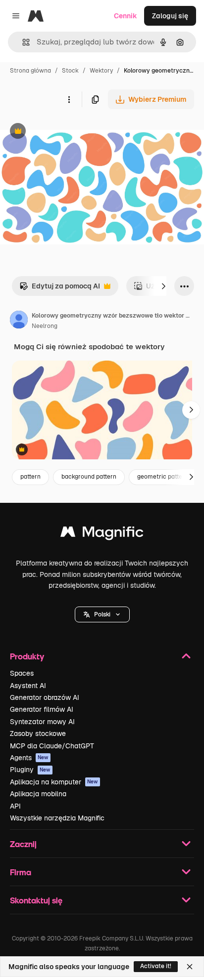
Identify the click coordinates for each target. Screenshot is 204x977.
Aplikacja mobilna (38, 793)
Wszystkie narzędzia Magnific (57, 818)
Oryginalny (68, 132)
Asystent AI (28, 685)
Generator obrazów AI (44, 697)
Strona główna (30, 71)
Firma (20, 872)
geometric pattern (162, 477)
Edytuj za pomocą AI (59, 289)
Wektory (101, 71)
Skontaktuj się (36, 900)
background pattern (88, 477)
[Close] (190, 967)
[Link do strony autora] (19, 321)
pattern (30, 477)
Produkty (27, 656)
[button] (102, 614)
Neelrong (44, 326)
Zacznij (23, 844)
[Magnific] (102, 534)
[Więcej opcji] (69, 99)
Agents (29, 757)
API (15, 806)
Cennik (125, 15)
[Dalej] (163, 286)
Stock (70, 71)
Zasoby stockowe (38, 733)
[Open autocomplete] (22, 42)
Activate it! (155, 966)
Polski (102, 614)
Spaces (22, 673)
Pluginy (30, 769)
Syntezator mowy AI (42, 721)
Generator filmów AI (41, 709)
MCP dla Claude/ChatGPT (52, 745)
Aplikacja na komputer (54, 781)
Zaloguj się (170, 15)
